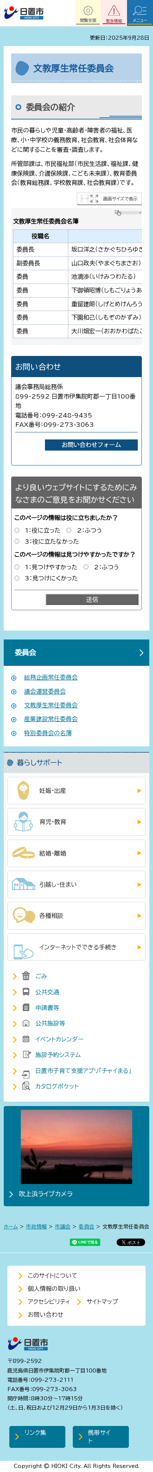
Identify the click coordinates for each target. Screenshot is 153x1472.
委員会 (25, 652)
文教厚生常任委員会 (51, 705)
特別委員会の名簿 (48, 733)
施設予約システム (58, 1055)
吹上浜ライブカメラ (46, 1194)
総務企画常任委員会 (51, 677)
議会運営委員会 (45, 691)
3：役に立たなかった (52, 541)
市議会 (63, 1226)
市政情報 (36, 1226)
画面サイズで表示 (120, 198)
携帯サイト (99, 1437)
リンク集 (35, 1433)
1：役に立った (43, 530)
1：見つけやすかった (51, 567)
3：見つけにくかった (51, 578)
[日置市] (23, 13)
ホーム (11, 1226)
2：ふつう (89, 530)
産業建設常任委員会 (51, 719)
